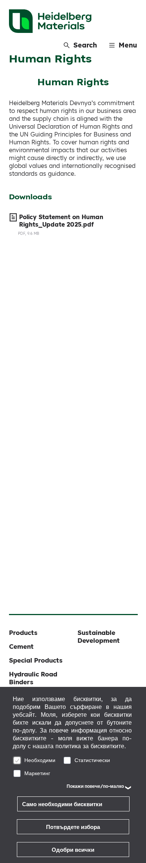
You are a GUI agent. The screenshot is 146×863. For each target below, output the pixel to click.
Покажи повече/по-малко (95, 786)
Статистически (92, 760)
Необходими (39, 760)
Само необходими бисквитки (62, 804)
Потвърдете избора (73, 826)
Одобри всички (73, 849)
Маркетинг (37, 773)
